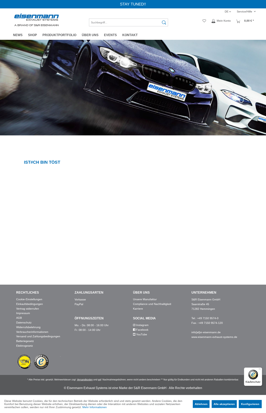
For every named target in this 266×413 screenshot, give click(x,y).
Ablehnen (201, 404)
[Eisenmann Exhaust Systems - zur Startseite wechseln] (36, 19)
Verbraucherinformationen (32, 331)
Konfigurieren (250, 404)
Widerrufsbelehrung (28, 327)
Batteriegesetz (25, 341)
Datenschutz (24, 322)
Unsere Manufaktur (145, 299)
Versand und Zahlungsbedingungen (38, 336)
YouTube (141, 334)
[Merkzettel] (204, 21)
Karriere (138, 308)
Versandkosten (85, 379)
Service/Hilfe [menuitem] (245, 11)
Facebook (141, 329)
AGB (19, 317)
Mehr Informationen (94, 407)
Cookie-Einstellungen (29, 299)
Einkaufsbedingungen (29, 304)
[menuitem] (128, 21)
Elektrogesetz (24, 345)
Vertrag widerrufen (27, 308)
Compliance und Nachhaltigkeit (152, 304)
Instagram (142, 325)
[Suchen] (164, 22)
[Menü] (259, 370)
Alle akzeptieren (224, 404)
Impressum (23, 313)
